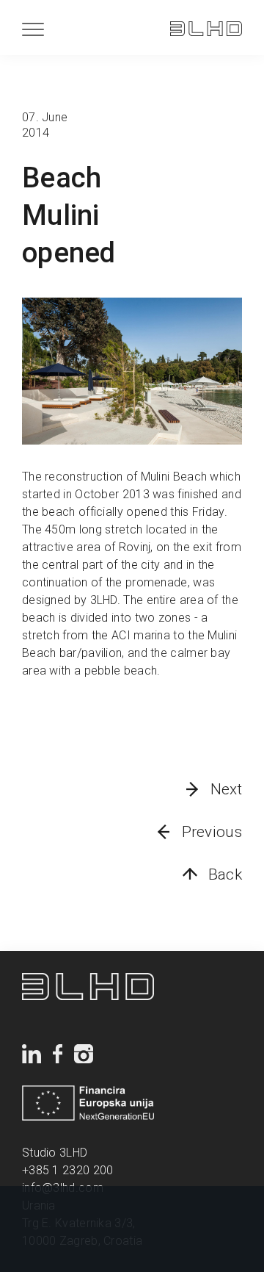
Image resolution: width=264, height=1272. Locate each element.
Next (226, 789)
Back (225, 874)
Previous (212, 832)
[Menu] (33, 29)
